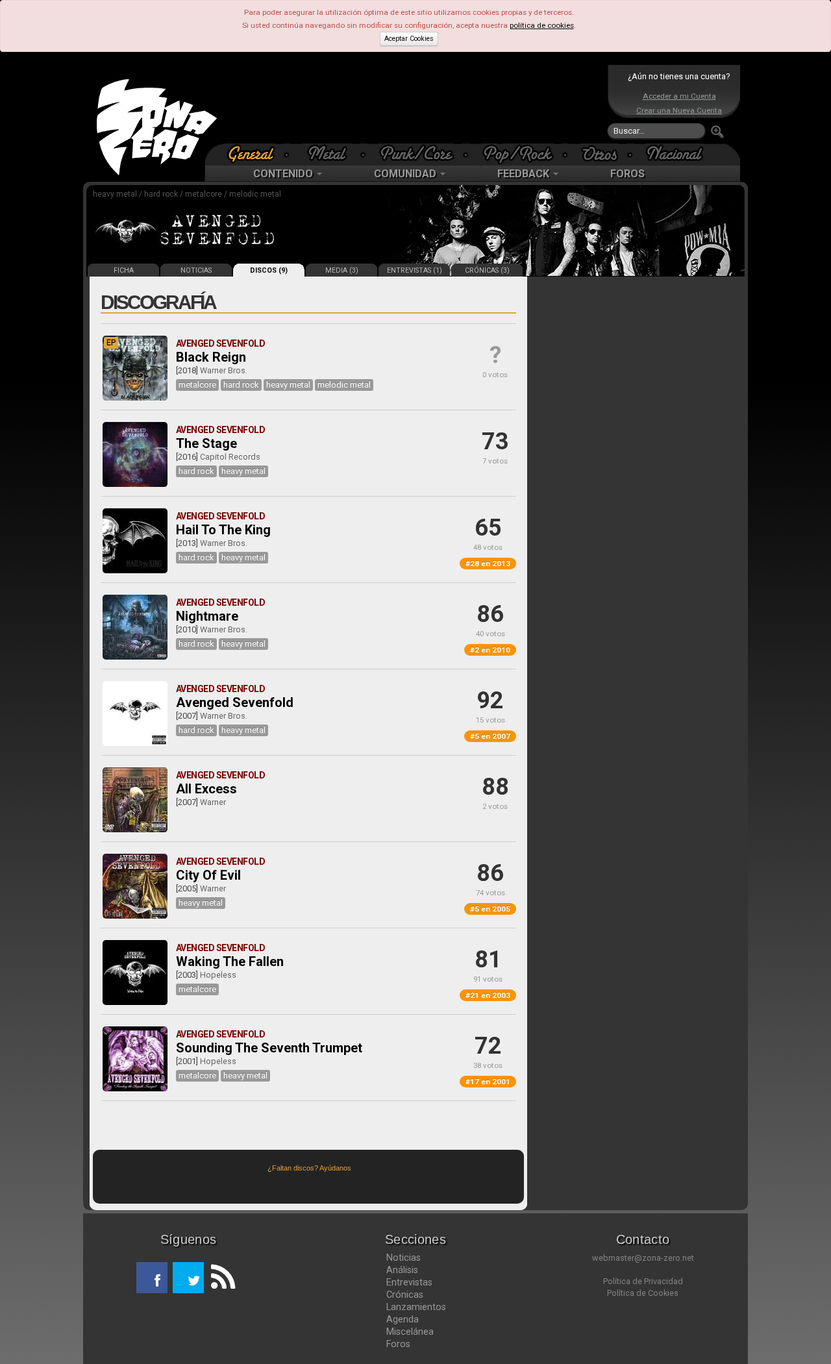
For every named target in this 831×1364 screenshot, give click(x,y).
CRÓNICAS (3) (487, 270)
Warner (213, 802)
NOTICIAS (196, 270)
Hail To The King (223, 530)
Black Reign (211, 357)
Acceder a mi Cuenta (679, 96)
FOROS (627, 173)
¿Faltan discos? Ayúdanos (309, 1168)
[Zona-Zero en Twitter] (188, 1277)
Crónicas (404, 1294)
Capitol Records (230, 457)
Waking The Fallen (230, 961)
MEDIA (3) (341, 270)
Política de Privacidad (643, 1281)
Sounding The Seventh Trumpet (269, 1048)
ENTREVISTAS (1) (414, 270)
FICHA (124, 270)
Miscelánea (410, 1331)
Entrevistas (409, 1282)
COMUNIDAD (406, 173)
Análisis (402, 1270)
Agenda (402, 1319)
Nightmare (207, 616)
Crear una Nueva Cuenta (679, 110)
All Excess (206, 789)
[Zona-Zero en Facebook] (151, 1277)
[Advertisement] (412, 103)
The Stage (206, 443)
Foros (398, 1344)
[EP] (135, 398)
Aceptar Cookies (409, 38)
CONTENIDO (284, 173)
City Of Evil (208, 875)
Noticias (403, 1257)
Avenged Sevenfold (234, 702)
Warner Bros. (223, 370)
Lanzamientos (416, 1307)
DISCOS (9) (269, 270)
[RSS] (219, 1277)
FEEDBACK (524, 173)
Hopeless (218, 975)
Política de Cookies (642, 1293)
